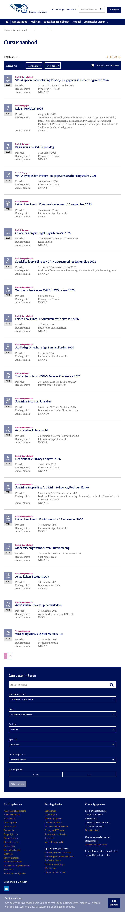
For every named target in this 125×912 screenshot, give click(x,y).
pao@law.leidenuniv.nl (95, 810)
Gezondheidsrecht (12, 849)
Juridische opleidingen (55, 864)
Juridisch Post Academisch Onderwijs (16, 9)
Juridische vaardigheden (15, 873)
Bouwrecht (9, 830)
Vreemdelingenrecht (54, 842)
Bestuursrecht (10, 826)
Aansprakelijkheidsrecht (15, 810)
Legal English (51, 814)
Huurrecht (8, 853)
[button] (62, 699)
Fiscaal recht (9, 845)
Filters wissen (17, 784)
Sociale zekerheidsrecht (55, 834)
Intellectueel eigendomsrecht (17, 865)
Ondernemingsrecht (53, 822)
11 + (89, 774)
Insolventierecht (11, 857)
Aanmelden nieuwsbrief (96, 844)
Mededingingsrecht (53, 818)
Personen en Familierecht (56, 826)
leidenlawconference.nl (38, 11)
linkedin (6, 888)
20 (115, 56)
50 (119, 56)
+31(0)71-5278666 (94, 814)
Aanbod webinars (53, 860)
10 (111, 56)
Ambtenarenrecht (12, 814)
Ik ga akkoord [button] (114, 903)
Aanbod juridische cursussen (58, 852)
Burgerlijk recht (11, 834)
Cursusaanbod (19, 22)
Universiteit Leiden (101, 855)
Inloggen (114, 9)
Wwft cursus (50, 868)
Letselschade (50, 810)
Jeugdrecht (9, 869)
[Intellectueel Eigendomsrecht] (26, 873)
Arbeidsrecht (10, 818)
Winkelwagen (59, 9)
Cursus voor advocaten (55, 872)
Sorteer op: (11, 65)
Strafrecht (49, 838)
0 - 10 (36, 774)
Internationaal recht (13, 861)
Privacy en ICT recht (54, 830)
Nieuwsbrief (71, 9)
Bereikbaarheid (92, 830)
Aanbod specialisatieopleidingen (59, 856)
